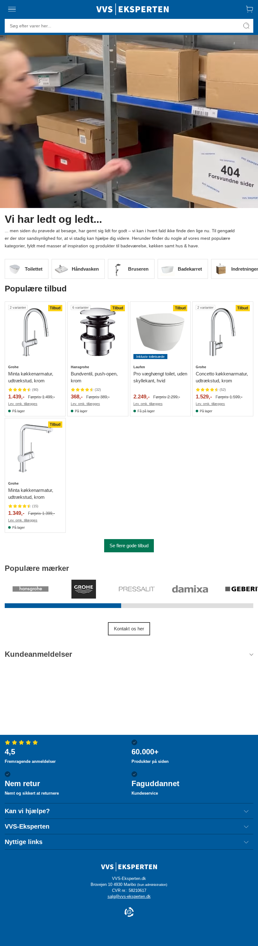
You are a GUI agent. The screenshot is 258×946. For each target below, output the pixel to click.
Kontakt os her (129, 628)
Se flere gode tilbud (129, 545)
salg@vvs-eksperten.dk (129, 896)
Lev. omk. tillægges (22, 404)
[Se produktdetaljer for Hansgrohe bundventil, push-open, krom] (98, 332)
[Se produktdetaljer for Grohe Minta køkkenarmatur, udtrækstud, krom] (35, 332)
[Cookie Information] (129, 912)
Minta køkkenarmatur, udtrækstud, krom (30, 377)
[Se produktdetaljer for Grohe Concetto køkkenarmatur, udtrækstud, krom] (223, 332)
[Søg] (246, 25)
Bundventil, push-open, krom (94, 377)
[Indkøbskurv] (249, 9)
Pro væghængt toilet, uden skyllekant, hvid (160, 377)
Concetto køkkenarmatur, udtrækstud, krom (222, 377)
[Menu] (12, 9)
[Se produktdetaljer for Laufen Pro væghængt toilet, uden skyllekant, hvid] (160, 332)
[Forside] (132, 9)
